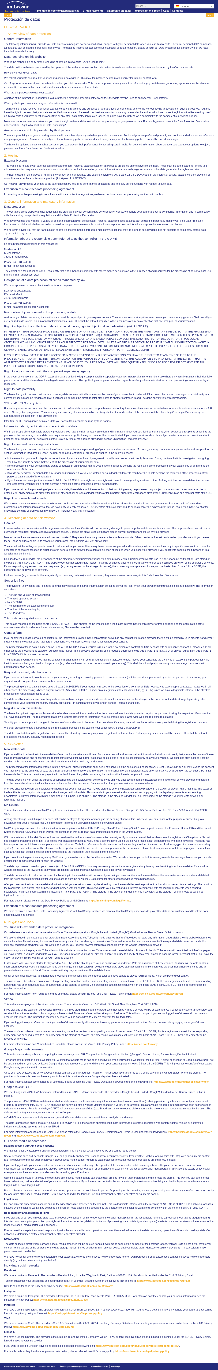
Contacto (177, 10)
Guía (166, 10)
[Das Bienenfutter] (18, 6)
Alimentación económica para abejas (57, 10)
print (209, 15)
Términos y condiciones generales (73, 1366)
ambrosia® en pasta (119, 10)
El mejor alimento (93, 10)
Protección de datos (99, 1366)
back (8, 15)
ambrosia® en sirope (147, 10)
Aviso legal (115, 1366)
